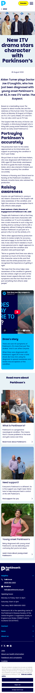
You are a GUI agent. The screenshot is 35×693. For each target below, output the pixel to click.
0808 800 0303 (10, 583)
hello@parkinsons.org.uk (14, 590)
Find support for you (17, 474)
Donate (23, 3)
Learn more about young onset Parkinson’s (17, 531)
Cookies (4, 661)
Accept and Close (17, 690)
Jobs (3, 651)
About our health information (12, 654)
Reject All (17, 685)
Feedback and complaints (11, 658)
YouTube (8, 646)
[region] (17, 677)
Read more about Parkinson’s (17, 417)
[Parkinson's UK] (3, 3)
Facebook (1, 646)
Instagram (10, 646)
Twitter (4, 646)
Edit (17, 680)
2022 (5, 9)
